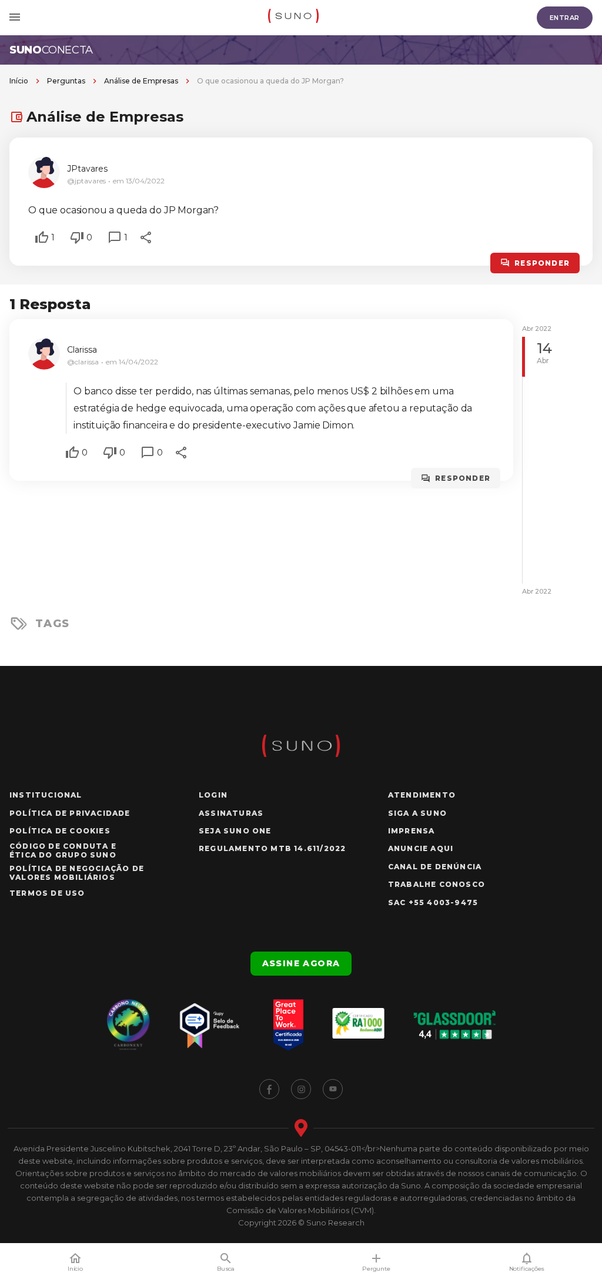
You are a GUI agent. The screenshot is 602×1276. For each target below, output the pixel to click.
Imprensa (411, 830)
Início (18, 80)
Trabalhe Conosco (436, 884)
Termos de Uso (47, 893)
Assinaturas (231, 813)
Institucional (45, 795)
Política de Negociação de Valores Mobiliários (76, 873)
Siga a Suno (417, 813)
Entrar (565, 18)
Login (213, 795)
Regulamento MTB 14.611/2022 (272, 848)
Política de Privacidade (70, 813)
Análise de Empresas (141, 80)
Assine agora (301, 963)
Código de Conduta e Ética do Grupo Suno (62, 850)
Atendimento (422, 795)
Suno (51, 49)
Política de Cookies (60, 830)
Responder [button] (542, 263)
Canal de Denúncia (434, 866)
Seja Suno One (235, 830)
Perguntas (66, 80)
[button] (42, 237)
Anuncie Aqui (420, 848)
